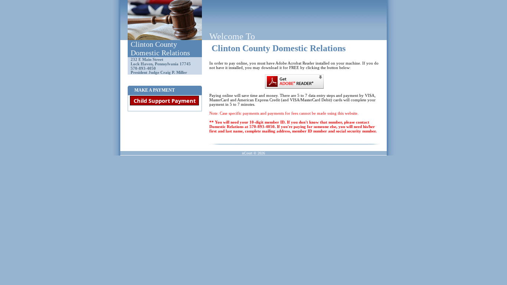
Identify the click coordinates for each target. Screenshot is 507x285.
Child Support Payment (165, 100)
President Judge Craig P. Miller (159, 73)
